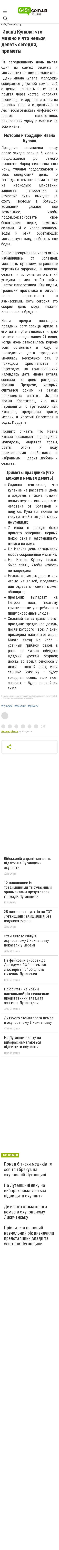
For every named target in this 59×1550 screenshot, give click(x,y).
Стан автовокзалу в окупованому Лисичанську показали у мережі (26, 940)
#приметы (33, 706)
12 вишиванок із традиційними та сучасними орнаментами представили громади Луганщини (28, 890)
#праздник (20, 706)
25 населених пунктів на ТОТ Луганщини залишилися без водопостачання (28, 916)
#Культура (6, 706)
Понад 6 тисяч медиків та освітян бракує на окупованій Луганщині (28, 1169)
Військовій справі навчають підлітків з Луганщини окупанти (27, 863)
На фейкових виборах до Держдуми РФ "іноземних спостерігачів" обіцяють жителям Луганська (25, 967)
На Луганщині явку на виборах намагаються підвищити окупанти (22, 1042)
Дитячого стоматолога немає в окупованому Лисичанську (28, 1020)
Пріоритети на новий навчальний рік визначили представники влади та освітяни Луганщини (26, 996)
